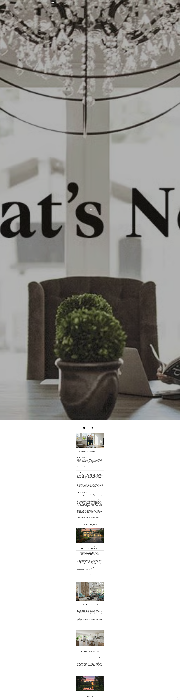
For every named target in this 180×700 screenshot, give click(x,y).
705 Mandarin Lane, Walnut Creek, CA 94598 (90, 649)
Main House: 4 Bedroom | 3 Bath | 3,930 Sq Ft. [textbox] (90, 567)
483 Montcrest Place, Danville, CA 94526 (90, 546)
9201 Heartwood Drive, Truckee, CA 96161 (90, 694)
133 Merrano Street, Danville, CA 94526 (90, 604)
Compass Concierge (113, 3)
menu (132, 3)
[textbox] (90, 453)
